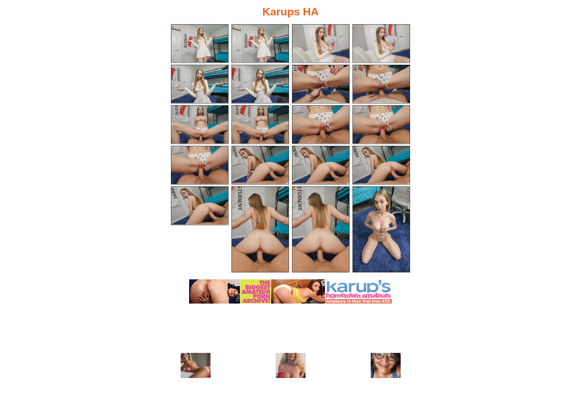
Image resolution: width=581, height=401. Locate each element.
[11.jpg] (321, 124)
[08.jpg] (381, 84)
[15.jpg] (321, 165)
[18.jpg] (260, 229)
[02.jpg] (260, 43)
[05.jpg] (199, 84)
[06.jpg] (260, 84)
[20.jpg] (381, 229)
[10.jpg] (260, 124)
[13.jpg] (199, 165)
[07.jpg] (321, 84)
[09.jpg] (199, 124)
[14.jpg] (260, 165)
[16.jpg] (381, 165)
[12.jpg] (381, 124)
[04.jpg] (381, 43)
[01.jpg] (199, 43)
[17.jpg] (199, 205)
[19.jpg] (321, 229)
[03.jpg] (321, 43)
